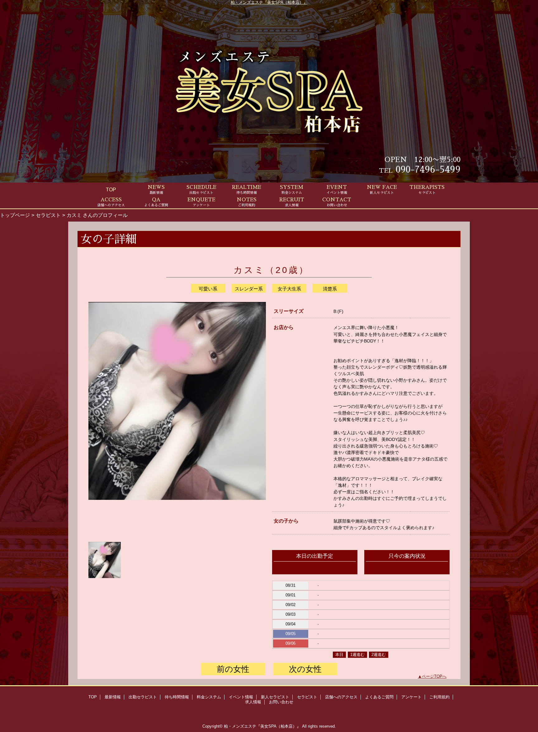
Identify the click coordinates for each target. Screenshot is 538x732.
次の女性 (305, 669)
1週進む (357, 654)
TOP (111, 189)
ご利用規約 (439, 697)
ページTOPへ (434, 676)
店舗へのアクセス (341, 697)
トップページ (15, 215)
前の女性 (233, 669)
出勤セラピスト (143, 697)
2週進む (378, 654)
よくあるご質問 (379, 697)
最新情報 (113, 697)
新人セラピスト (275, 697)
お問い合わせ (281, 702)
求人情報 (253, 702)
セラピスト (48, 215)
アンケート (411, 697)
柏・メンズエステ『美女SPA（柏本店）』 (269, 2)
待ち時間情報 (177, 697)
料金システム (209, 697)
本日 (339, 654)
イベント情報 (241, 697)
